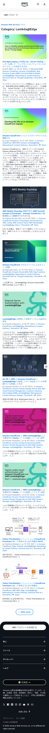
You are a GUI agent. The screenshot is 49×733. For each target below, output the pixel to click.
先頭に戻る (23, 712)
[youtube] (24, 705)
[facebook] (8, 705)
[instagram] (16, 705)
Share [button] (43, 145)
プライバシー (8, 718)
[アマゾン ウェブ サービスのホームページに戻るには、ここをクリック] (24, 4)
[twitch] (20, 705)
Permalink (38, 78)
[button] (24, 15)
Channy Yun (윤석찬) (13, 218)
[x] (4, 705)
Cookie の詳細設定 (10, 722)
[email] (32, 705)
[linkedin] (12, 705)
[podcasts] (28, 705)
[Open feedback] (46, 366)
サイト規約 (20, 718)
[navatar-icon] (44, 4)
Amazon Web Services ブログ (13, 24)
